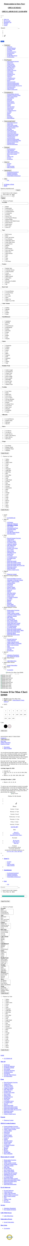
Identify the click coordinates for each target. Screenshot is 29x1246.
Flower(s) (7, 330)
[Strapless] (5, 991)
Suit (6, 256)
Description (7, 747)
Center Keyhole (9, 271)
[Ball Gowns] (5, 917)
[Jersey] (3, 956)
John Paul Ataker (11, 593)
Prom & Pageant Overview (14, 538)
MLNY (9, 601)
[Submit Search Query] (19, 887)
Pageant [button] (6, 571)
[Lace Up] (5, 933)
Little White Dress (10, 242)
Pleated (7, 279)
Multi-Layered (9, 276)
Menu (2, 41)
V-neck (7, 412)
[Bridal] (7, 909)
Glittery (7, 307)
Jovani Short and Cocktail (13, 623)
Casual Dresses (9, 210)
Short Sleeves (8, 437)
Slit (6, 284)
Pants (6, 247)
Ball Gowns (8, 234)
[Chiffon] (3, 953)
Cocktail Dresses (9, 211)
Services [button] (6, 652)
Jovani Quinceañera (12, 665)
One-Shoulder (9, 400)
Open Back (8, 278)
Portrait (7, 402)
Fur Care (9, 649)
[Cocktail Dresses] (7, 914)
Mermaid (7, 422)
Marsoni (9, 600)
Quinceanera (8, 224)
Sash (6, 337)
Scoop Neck (8, 405)
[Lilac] (9, 726)
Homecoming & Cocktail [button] (10, 607)
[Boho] (5, 918)
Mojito (7, 460)
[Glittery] (3, 938)
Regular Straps (9, 447)
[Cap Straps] (5, 987)
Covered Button (9, 291)
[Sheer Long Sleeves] (5, 984)
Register (6, 23)
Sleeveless (8, 438)
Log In (5, 25)
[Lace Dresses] (5, 921)
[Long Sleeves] (5, 983)
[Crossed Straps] (5, 932)
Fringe (7, 332)
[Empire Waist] (4, 975)
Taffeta (7, 361)
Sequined (7, 358)
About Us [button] (6, 858)
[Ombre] (3, 942)
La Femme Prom (11, 558)
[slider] (25, 896)
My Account (7, 21)
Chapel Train (8, 373)
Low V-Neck (8, 397)
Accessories (10, 670)
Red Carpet (8, 225)
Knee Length (8, 378)
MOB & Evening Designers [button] (11, 575)
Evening (7, 214)
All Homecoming (11, 529)
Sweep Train (8, 381)
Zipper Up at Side (10, 300)
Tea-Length (8, 382)
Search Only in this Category (10, 193)
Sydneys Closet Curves (13, 569)
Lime (7, 465)
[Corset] (6, 928)
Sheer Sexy (8, 251)
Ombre (7, 312)
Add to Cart (4, 730)
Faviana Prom (10, 546)
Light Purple (9, 480)
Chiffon (7, 347)
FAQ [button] (5, 881)
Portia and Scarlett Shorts (13, 631)
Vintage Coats (10, 647)
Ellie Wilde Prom (11, 545)
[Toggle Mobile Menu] (1, 853)
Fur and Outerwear (12, 639)
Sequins (7, 338)
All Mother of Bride (12, 525)
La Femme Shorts (11, 627)
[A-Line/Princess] (4, 973)
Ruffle (7, 335)
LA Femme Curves (12, 557)
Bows (6, 324)
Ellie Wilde (10, 617)
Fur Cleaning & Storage (13, 656)
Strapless (7, 408)
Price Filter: (6, 194)
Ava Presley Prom (11, 542)
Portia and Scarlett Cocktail (14, 629)
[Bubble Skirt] (6, 924)
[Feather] (3, 955)
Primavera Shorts (11, 633)
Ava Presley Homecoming (13, 614)
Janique (9, 591)
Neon (6, 311)
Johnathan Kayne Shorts (13, 624)
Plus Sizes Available (10, 281)
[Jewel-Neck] (5, 970)
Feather (7, 329)
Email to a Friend (5, 744)
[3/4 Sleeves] (5, 982)
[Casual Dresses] (7, 912)
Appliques (8, 321)
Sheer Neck (8, 407)
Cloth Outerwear (11, 640)
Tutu (6, 259)
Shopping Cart (7, 22)
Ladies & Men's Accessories (14, 643)
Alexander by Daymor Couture (15, 580)
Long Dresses (8, 244)
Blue (7, 473)
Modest (7, 245)
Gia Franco (10, 585)
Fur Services (10, 650)
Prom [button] (5, 535)
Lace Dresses (8, 239)
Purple (7, 476)
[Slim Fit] (4, 977)
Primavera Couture (12, 567)
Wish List (6, 19)
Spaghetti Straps (9, 448)
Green (7, 464)
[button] (7, 45)
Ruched (7, 282)
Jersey (7, 350)
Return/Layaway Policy (16, 835)
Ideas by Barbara (11, 588)
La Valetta (9, 598)
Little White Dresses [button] (9, 658)
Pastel (6, 314)
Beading (7, 322)
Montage (9, 603)
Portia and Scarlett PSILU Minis (15, 630)
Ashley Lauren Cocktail (13, 613)
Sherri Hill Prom (11, 568)
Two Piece (8, 261)
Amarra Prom (10, 539)
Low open (8, 296)
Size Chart (3, 741)
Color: (2, 722)
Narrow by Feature (8, 201)
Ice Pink (8, 481)
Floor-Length (8, 376)
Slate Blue (8, 472)
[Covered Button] (5, 931)
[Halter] (5, 967)
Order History (16, 841)
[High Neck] (5, 969)
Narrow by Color (7, 456)
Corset (7, 273)
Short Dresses (8, 253)
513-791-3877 (14, 827)
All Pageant (10, 531)
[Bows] (4, 948)
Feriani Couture (11, 587)
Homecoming (8, 219)
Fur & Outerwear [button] (8, 636)
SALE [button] (5, 515)
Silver (7, 505)
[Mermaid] (4, 976)
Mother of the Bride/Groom (12, 221)
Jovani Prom (10, 554)
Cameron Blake (11, 583)
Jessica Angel (10, 551)
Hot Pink (8, 484)
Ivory (7, 495)
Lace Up (7, 294)
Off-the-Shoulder (9, 399)
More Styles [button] (7, 666)
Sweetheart (8, 410)
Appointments (16, 833)
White (7, 507)
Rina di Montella (11, 606)
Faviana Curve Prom (12, 548)
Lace (6, 333)
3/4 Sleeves (8, 432)
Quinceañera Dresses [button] (9, 662)
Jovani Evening (11, 594)
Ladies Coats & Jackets (13, 642)
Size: (2, 707)
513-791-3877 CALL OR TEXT (14, 851)
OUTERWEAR (11, 518)
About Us (16, 832)
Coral (7, 494)
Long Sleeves (8, 434)
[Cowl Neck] (5, 966)
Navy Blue (8, 475)
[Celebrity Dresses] (6, 925)
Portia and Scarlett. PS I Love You (15, 565)
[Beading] (4, 946)
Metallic (7, 309)
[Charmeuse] (3, 952)
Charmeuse (8, 345)
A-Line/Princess (9, 419)
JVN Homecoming (12, 626)
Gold (7, 499)
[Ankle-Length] (4, 959)
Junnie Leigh (10, 596)
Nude (7, 497)
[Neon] (3, 941)
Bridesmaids (8, 208)
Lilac (7, 478)
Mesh (6, 353)
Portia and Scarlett (11, 561)
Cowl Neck (8, 391)
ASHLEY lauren (11, 541)
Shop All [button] (6, 519)
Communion (8, 213)
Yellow (7, 459)
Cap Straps (8, 445)
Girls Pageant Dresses (11, 217)
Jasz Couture (10, 549)
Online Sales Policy (6, 742)
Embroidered (8, 327)
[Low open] (5, 935)
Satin (6, 356)
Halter (7, 393)
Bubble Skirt (8, 268)
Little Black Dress (10, 240)
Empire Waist (8, 420)
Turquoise (8, 468)
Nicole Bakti (10, 604)
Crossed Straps (9, 292)
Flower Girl (8, 216)
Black (7, 502)
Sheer (6, 297)
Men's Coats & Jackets (13, 645)
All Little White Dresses (13, 532)
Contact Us (3, 738)
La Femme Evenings (12, 597)
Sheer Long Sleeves (10, 435)
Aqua (7, 467)
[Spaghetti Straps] (5, 990)
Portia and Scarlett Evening (14, 564)
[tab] (16, 516)
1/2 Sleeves (8, 430)
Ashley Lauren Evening (13, 581)
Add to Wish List (5, 739)
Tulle (6, 363)
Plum (7, 489)
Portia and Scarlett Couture (14, 562)
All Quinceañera (11, 533)
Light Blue (8, 470)
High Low (8, 274)
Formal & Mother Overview (14, 578)
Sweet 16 (7, 227)
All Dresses (10, 522)
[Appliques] (4, 945)
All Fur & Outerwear (12, 523)
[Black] (5, 726)
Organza (7, 355)
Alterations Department (13, 655)
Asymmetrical (9, 371)
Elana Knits (10, 584)
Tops (6, 258)
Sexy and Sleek (9, 250)
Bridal (7, 206)
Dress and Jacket (9, 237)
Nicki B (9, 559)
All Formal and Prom (12, 528)
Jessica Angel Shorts (12, 621)
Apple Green (9, 462)
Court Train (8, 374)
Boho (6, 236)
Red (7, 491)
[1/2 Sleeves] (5, 980)
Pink (7, 483)
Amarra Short (10, 611)
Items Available (8, 748)
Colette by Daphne (12, 544)
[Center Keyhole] (6, 926)
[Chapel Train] (4, 962)
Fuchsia (8, 486)
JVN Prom (10, 555)
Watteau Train (9, 384)
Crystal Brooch (9, 326)
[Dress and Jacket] (5, 919)
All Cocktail (10, 526)
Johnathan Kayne (11, 552)
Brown (7, 500)
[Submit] (18, 28)
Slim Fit (7, 423)
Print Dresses (8, 248)
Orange (7, 492)
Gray (7, 503)
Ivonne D (9, 590)
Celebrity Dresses (9, 270)
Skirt (6, 255)
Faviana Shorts (11, 619)
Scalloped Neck (9, 404)
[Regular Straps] (5, 989)
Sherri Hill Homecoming (13, 634)
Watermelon (9, 488)
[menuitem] (16, 19)
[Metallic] (3, 939)
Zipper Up (8, 299)
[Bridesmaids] (7, 911)
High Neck (8, 394)
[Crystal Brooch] (4, 949)
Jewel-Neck (8, 396)
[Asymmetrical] (4, 960)
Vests (8, 646)
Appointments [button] (8, 870)
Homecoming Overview (13, 610)
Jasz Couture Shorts (12, 620)
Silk (6, 360)
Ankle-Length (9, 370)
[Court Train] (4, 963)
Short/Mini (8, 379)
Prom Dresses (8, 222)
